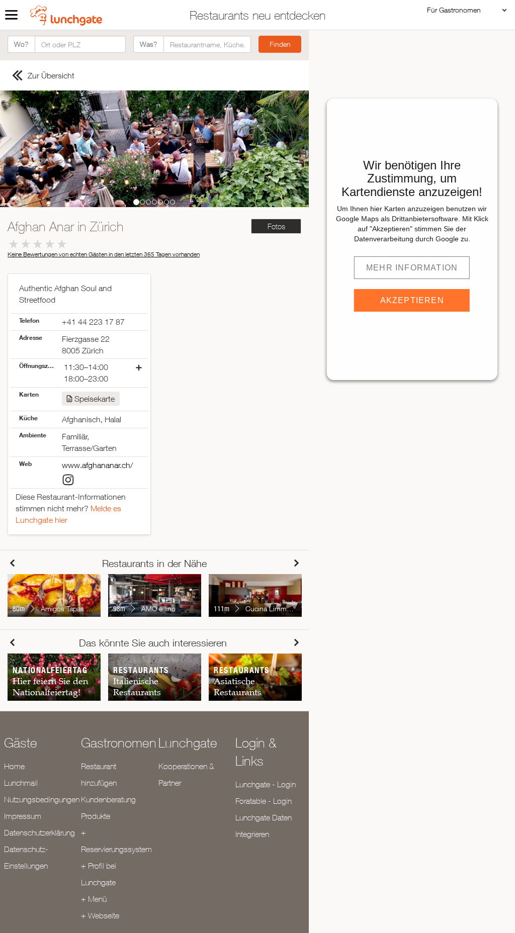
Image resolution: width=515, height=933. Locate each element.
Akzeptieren (412, 300)
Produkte (95, 815)
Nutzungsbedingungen (41, 799)
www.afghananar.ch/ (97, 465)
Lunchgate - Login (265, 784)
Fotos (276, 226)
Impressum (22, 815)
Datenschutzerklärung (39, 832)
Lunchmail (21, 782)
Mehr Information (412, 267)
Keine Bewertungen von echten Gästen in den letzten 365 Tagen (104, 254)
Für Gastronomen (454, 10)
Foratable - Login (263, 800)
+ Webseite (100, 915)
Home (14, 766)
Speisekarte (94, 398)
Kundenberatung (108, 799)
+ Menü (94, 898)
